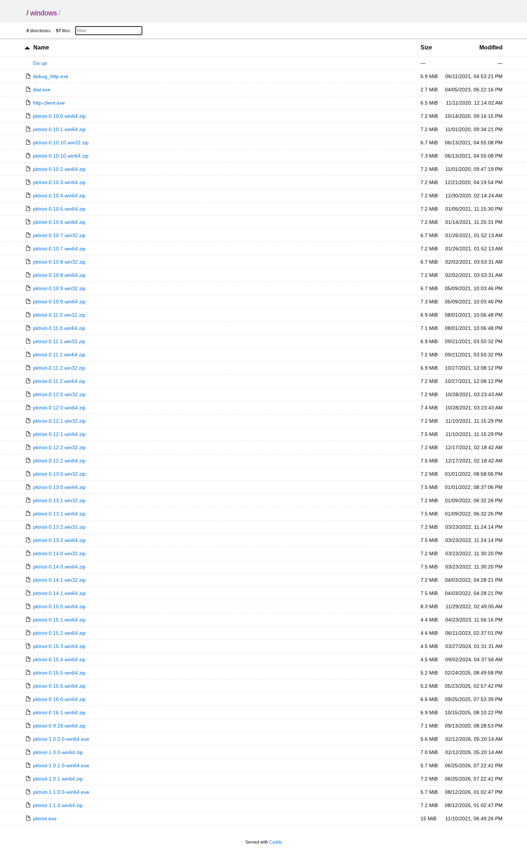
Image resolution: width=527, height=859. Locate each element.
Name (41, 47)
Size (426, 47)
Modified (491, 47)
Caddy (275, 842)
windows (43, 13)
